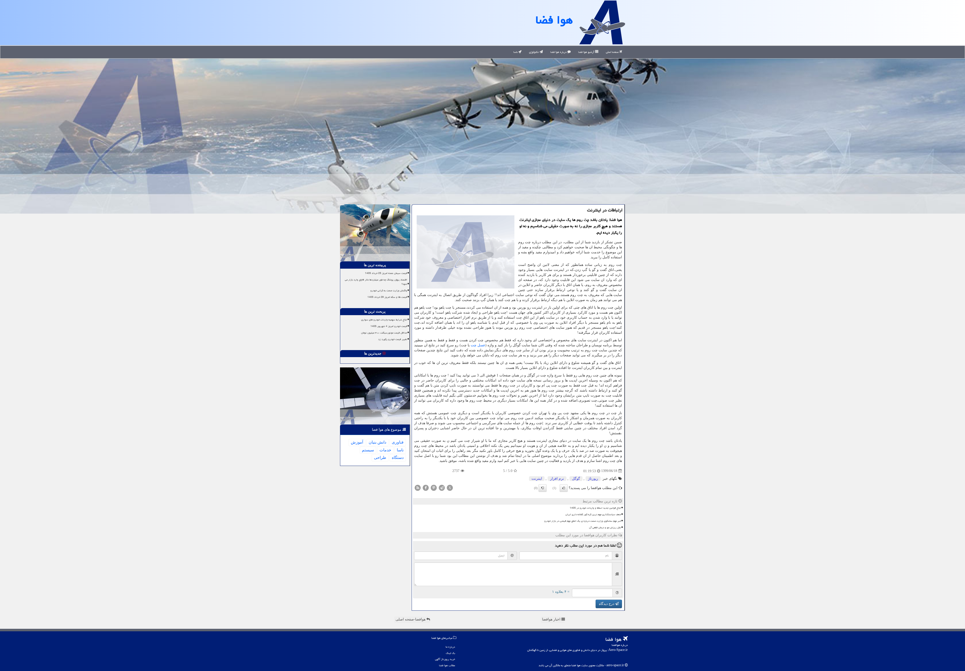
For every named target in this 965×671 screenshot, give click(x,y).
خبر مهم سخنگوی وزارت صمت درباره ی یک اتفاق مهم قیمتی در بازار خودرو (582, 520)
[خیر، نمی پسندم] (543, 488)
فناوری (398, 442)
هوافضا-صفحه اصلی (411, 619)
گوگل (576, 479)
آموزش (357, 442)
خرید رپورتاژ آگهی (445, 659)
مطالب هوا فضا (447, 665)
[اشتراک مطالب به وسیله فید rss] (417, 487)
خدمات (385, 450)
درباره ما (450, 646)
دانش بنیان (377, 442)
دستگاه (398, 457)
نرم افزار (557, 479)
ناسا (515, 52)
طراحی (380, 457)
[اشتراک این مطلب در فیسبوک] (425, 487)
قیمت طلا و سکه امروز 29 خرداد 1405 (387, 297)
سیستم (368, 450)
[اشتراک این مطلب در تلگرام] (441, 487)
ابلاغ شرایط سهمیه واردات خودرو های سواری (384, 319)
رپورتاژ (593, 479)
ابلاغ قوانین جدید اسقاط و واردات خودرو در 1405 (595, 507)
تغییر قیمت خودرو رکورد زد (392, 339)
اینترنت (537, 479)
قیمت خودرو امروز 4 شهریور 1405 (388, 326)
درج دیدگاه (607, 604)
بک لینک (450, 653)
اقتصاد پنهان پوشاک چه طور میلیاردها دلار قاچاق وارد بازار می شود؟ (376, 281)
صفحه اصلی (612, 52)
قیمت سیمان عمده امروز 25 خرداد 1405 (386, 273)
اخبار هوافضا (551, 619)
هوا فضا (554, 20)
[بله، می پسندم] (564, 488)
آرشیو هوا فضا (586, 52)
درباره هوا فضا (558, 52)
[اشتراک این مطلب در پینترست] (433, 487)
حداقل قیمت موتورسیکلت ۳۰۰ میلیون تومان (384, 332)
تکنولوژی (534, 52)
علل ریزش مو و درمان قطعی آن (605, 527)
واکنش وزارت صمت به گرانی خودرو (388, 290)
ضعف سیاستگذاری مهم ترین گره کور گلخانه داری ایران (593, 514)
